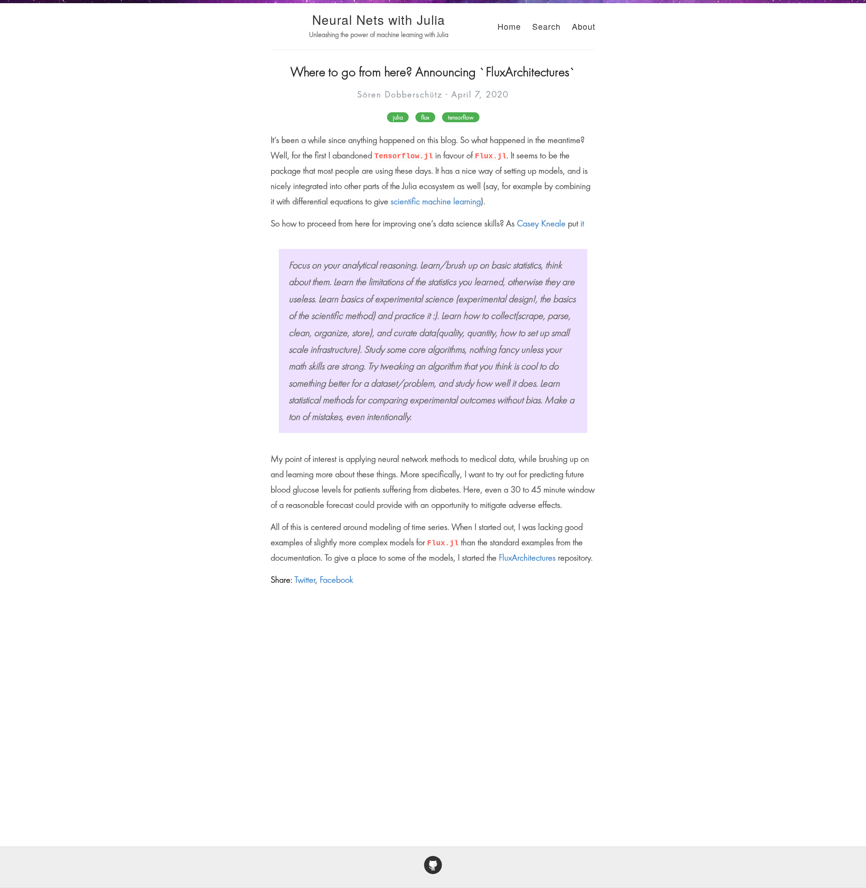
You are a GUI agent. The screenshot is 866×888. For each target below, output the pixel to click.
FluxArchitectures (527, 557)
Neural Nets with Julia (378, 19)
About (583, 26)
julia (398, 117)
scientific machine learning (436, 201)
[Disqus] (433, 706)
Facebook (336, 579)
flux (425, 117)
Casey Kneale (541, 223)
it (582, 223)
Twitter (305, 579)
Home (509, 26)
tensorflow (461, 117)
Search (546, 26)
